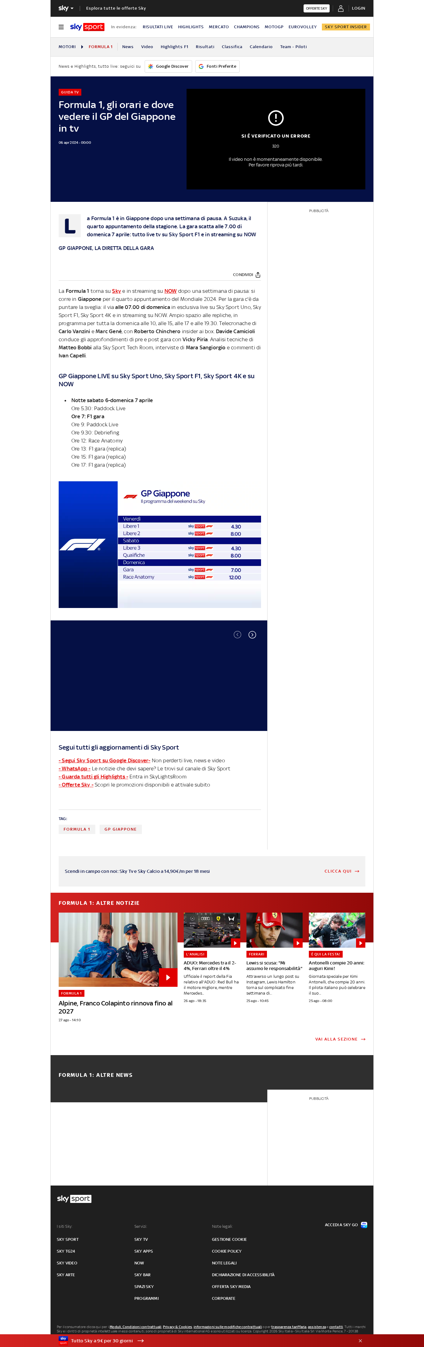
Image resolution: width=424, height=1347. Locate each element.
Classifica (232, 46)
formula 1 (77, 829)
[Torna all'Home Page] (87, 27)
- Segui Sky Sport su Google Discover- (104, 760)
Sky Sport (181, 234)
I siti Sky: (64, 1226)
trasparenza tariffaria (288, 1327)
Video (147, 46)
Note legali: (222, 1226)
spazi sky (144, 1286)
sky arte (66, 1274)
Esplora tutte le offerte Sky (116, 8)
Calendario (261, 46)
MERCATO (219, 27)
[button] (252, 635)
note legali (224, 1263)
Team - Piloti (293, 46)
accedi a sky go (341, 1224)
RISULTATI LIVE (158, 27)
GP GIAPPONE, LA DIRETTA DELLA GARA (106, 248)
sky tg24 (66, 1251)
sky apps (143, 1251)
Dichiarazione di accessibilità (243, 1274)
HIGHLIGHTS (191, 27)
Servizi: (140, 1226)
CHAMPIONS (247, 27)
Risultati (205, 46)
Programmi (146, 1298)
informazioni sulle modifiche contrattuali (228, 1327)
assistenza (317, 1327)
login (358, 8)
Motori (67, 46)
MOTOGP (274, 27)
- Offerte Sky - (76, 785)
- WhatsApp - (74, 768)
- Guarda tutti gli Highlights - (93, 776)
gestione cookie (229, 1239)
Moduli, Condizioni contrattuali (135, 1327)
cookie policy (227, 1251)
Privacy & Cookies (177, 1327)
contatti (336, 1327)
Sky (116, 291)
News (128, 46)
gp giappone (121, 829)
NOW (250, 234)
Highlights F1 (174, 46)
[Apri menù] (61, 27)
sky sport (68, 1239)
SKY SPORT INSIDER (346, 27)
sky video (67, 1263)
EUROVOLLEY (303, 27)
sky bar (142, 1274)
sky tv (141, 1239)
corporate (223, 1298)
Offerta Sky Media (231, 1286)
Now (139, 1263)
